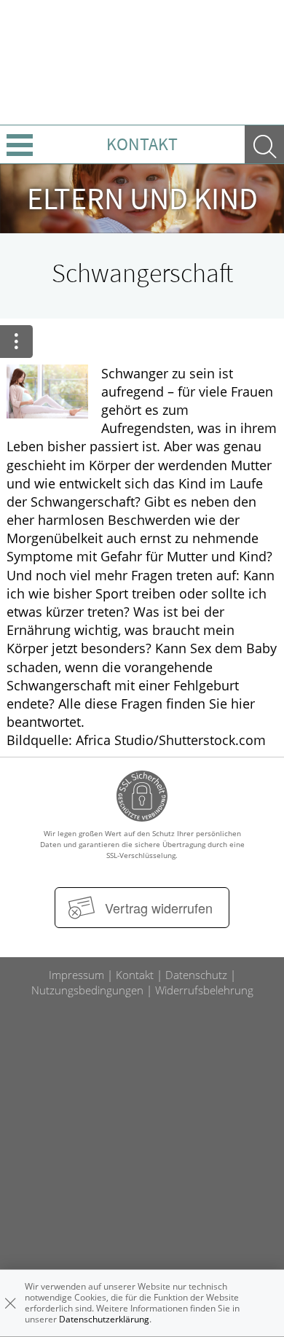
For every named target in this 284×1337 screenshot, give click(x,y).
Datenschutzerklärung (104, 1319)
